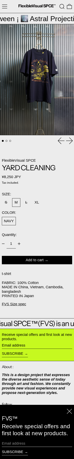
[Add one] (19, 243)
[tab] (3, 141)
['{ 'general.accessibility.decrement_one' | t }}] (3, 243)
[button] (62, 6)
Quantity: (9, 235)
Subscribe (12, 353)
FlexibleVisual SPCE (19, 160)
